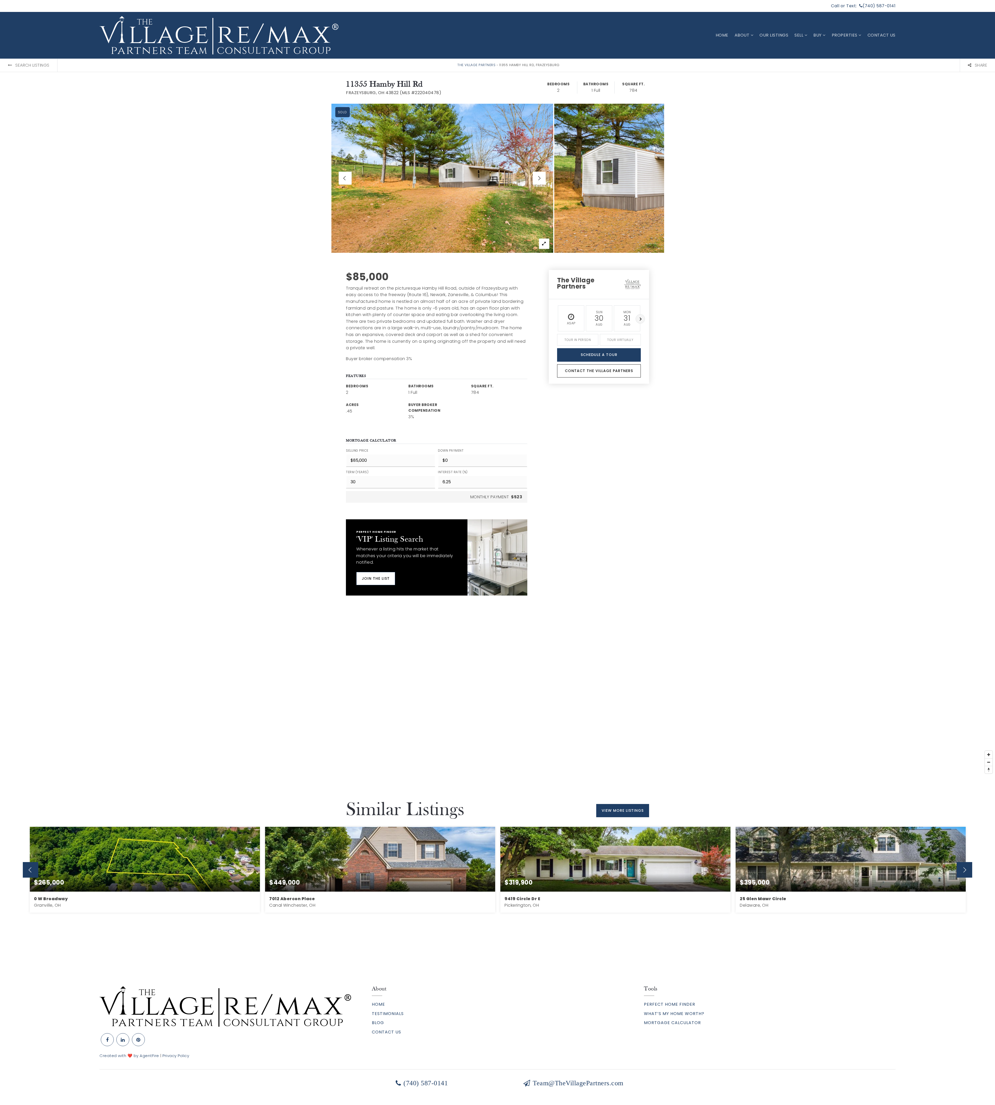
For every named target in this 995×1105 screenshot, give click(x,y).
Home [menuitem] (722, 35)
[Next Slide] (539, 178)
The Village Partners (476, 65)
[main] (497, 506)
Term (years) (357, 472)
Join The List (376, 578)
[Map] (497, 698)
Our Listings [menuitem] (773, 35)
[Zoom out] (988, 762)
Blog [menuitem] (378, 1023)
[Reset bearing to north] (988, 769)
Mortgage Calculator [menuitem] (672, 1023)
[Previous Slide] (345, 178)
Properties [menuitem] (845, 35)
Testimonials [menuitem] (388, 1014)
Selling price (357, 450)
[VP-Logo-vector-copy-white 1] (219, 35)
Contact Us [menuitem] (881, 35)
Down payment (451, 450)
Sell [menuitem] (799, 35)
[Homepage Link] (225, 1006)
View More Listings (623, 810)
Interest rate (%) (453, 472)
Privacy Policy (175, 1055)
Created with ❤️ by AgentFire (129, 1055)
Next (640, 319)
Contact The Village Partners (599, 370)
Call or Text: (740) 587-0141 (863, 6)
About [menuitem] (743, 35)
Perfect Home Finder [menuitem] (669, 1004)
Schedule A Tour (599, 354)
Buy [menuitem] (818, 35)
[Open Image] (442, 178)
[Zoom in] (988, 754)
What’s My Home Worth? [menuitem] (674, 1014)
